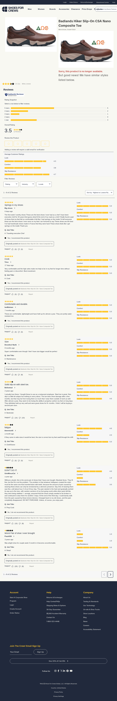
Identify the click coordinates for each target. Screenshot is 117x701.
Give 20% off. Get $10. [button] (57, 661)
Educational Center (102, 2)
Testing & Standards (90, 601)
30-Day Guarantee (53, 609)
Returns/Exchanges (87, 2)
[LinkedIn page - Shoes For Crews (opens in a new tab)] (64, 670)
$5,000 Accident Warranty (56, 613)
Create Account (15, 609)
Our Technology (89, 605)
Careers (86, 625)
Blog (85, 617)
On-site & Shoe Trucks (91, 609)
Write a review (26, 84)
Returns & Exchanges (54, 597)
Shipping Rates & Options (56, 605)
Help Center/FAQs (53, 601)
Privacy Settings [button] (58, 696)
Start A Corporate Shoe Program (18, 599)
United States (61, 688)
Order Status (73, 2)
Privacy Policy (58, 692)
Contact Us (51, 617)
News (85, 621)
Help (113, 2)
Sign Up (40, 652)
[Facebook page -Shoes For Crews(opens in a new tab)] (59, 670)
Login (65, 2)
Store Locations (89, 613)
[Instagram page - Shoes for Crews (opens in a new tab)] (56, 670)
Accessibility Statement (92, 629)
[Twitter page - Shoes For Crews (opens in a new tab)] (61, 670)
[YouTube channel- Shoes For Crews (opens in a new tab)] (71, 670)
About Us (86, 597)
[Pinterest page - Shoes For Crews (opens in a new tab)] (68, 670)
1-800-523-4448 (53, 621)
